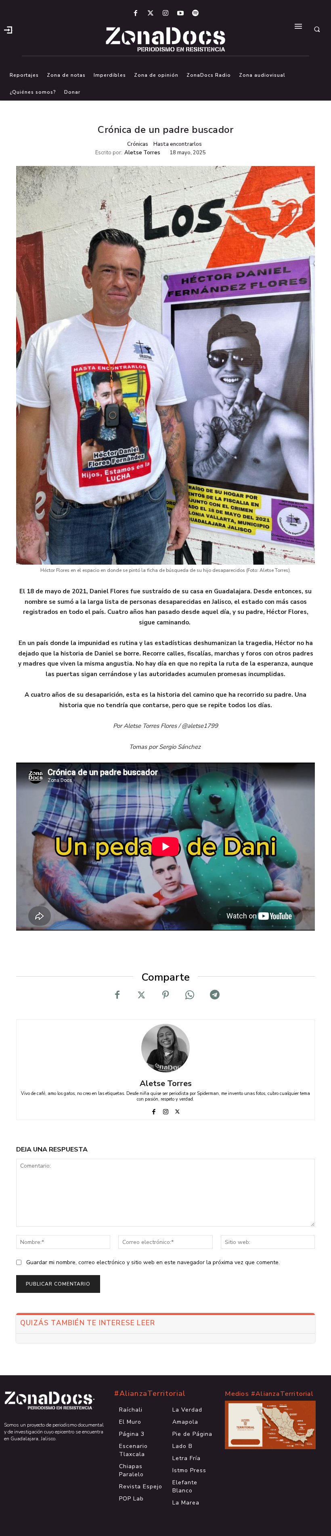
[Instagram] (165, 13)
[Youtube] (180, 13)
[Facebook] (135, 13)
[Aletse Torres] (165, 1048)
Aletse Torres (142, 152)
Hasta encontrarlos (177, 144)
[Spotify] (195, 13)
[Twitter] (150, 13)
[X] (141, 995)
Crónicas (137, 144)
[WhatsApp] (190, 995)
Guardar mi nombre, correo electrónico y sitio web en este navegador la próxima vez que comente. (153, 1262)
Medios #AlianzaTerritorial (269, 1393)
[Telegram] (214, 995)
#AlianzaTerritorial (150, 1393)
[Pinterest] (165, 995)
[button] (317, 29)
